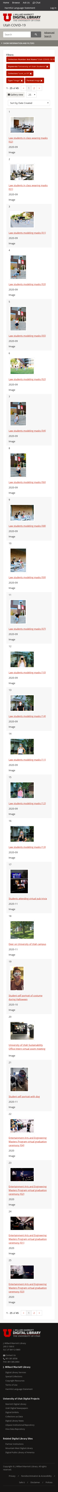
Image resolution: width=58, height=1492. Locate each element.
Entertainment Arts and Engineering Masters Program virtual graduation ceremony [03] (28, 1288)
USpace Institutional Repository (19, 1425)
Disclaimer (35, 1482)
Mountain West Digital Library (19, 1448)
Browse (16, 2)
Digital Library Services (15, 1372)
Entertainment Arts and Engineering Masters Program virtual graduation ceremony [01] (28, 1239)
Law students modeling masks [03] (27, 284)
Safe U (22, 1482)
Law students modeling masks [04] (27, 430)
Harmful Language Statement (20, 7)
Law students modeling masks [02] (27, 379)
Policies (49, 1482)
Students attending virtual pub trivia (28, 898)
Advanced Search (49, 34)
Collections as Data (14, 1416)
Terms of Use (11, 1384)
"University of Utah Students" (27, 66)
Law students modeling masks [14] (27, 716)
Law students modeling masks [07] (27, 628)
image (34, 80)
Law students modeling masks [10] (27, 672)
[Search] (36, 34)
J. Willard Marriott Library (14, 1343)
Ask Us (26, 2)
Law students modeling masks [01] (27, 232)
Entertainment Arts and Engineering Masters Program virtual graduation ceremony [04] (28, 1141)
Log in (53, 7)
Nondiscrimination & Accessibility (36, 1476)
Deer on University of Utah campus (27, 944)
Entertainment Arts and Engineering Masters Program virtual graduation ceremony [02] (28, 1190)
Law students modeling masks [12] (27, 803)
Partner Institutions (14, 1444)
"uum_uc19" (19, 73)
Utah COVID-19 (14, 25)
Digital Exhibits (12, 1412)
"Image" (14, 80)
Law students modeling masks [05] (27, 335)
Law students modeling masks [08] (27, 525)
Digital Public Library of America (19, 1452)
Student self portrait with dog (24, 1096)
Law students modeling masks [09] (27, 577)
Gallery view (16, 94)
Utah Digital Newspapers (16, 1408)
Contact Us (10, 1355)
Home (6, 2)
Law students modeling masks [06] (27, 482)
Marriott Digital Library (15, 1404)
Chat (37, 2)
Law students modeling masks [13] (27, 847)
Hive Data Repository (15, 1429)
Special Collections (13, 1376)
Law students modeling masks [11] (27, 759)
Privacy (12, 1476)
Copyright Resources (14, 1380)
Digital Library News (14, 1420)
